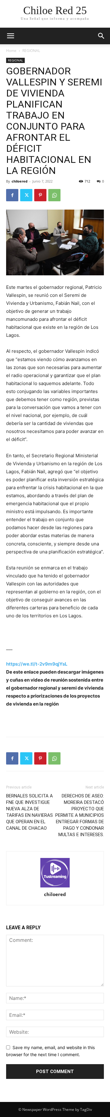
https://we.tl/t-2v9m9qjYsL (37, 664)
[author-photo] (55, 873)
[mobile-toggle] (10, 36)
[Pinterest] (40, 195)
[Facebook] (12, 195)
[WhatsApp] (54, 195)
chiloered (20, 181)
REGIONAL (31, 50)
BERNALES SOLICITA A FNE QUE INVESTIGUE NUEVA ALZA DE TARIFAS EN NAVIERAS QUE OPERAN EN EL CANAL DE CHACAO (29, 812)
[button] (101, 36)
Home (11, 50)
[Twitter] (26, 195)
